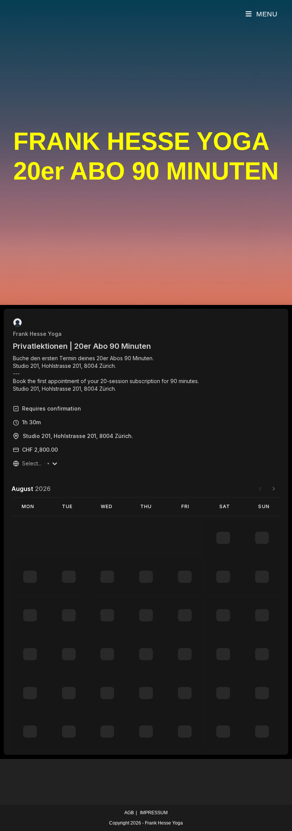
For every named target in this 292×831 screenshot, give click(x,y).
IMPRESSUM (154, 812)
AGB (129, 812)
